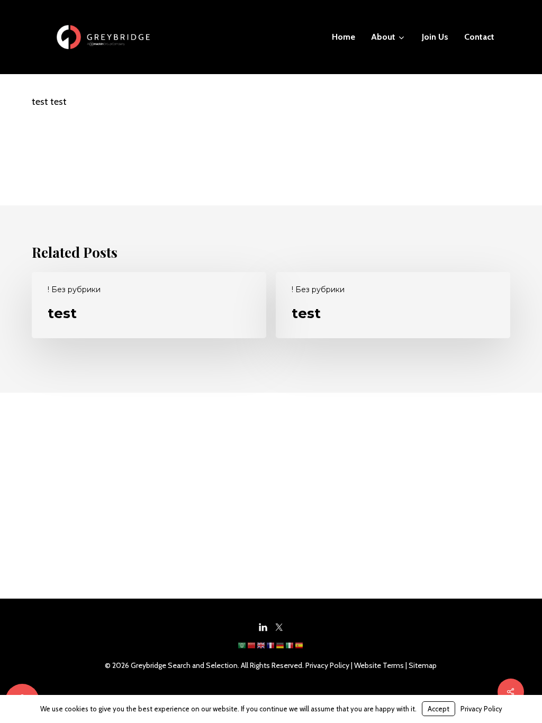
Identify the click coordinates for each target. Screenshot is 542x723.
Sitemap (423, 665)
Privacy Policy (327, 665)
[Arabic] (242, 649)
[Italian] (290, 649)
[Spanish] (299, 649)
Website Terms (379, 665)
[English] (261, 649)
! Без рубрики (74, 289)
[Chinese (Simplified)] (252, 649)
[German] (280, 649)
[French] (271, 649)
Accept (438, 708)
